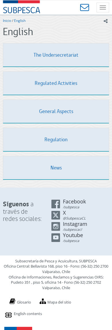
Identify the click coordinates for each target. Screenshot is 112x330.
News (56, 168)
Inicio (7, 20)
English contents (28, 313)
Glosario (24, 302)
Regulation (56, 139)
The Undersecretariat (56, 55)
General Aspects (56, 111)
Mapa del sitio (59, 302)
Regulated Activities (56, 83)
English (20, 20)
